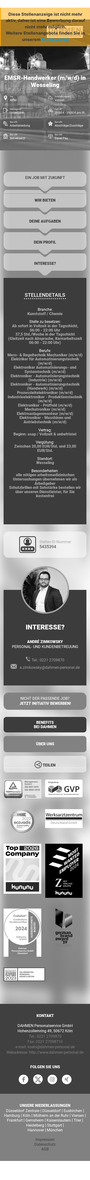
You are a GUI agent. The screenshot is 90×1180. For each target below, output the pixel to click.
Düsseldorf (51, 1110)
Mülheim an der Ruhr (51, 1115)
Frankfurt (15, 1120)
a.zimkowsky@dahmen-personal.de (50, 667)
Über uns (45, 744)
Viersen (78, 1115)
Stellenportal (55, 39)
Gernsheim (34, 1120)
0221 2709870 (52, 660)
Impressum (45, 1139)
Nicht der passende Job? (45, 701)
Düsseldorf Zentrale (22, 1110)
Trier (77, 1120)
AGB (45, 1149)
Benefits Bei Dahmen (45, 724)
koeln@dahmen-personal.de (51, 1047)
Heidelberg (35, 1125)
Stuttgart (54, 1125)
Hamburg (12, 1115)
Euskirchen (73, 1110)
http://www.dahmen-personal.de (56, 1052)
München (55, 1130)
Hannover (36, 1130)
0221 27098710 (49, 1041)
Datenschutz (45, 1144)
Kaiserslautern (59, 1120)
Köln (26, 1115)
